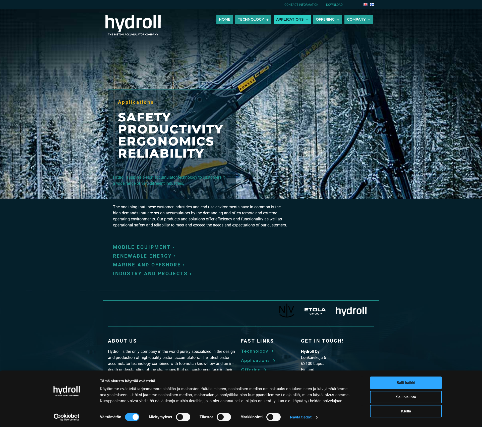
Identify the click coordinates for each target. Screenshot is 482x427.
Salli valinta (406, 397)
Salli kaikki (406, 383)
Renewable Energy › (144, 256)
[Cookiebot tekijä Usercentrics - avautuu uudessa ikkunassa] (67, 417)
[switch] (183, 417)
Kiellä (406, 411)
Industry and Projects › (152, 273)
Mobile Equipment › (144, 247)
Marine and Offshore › (149, 265)
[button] (257, 351)
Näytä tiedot (300, 417)
